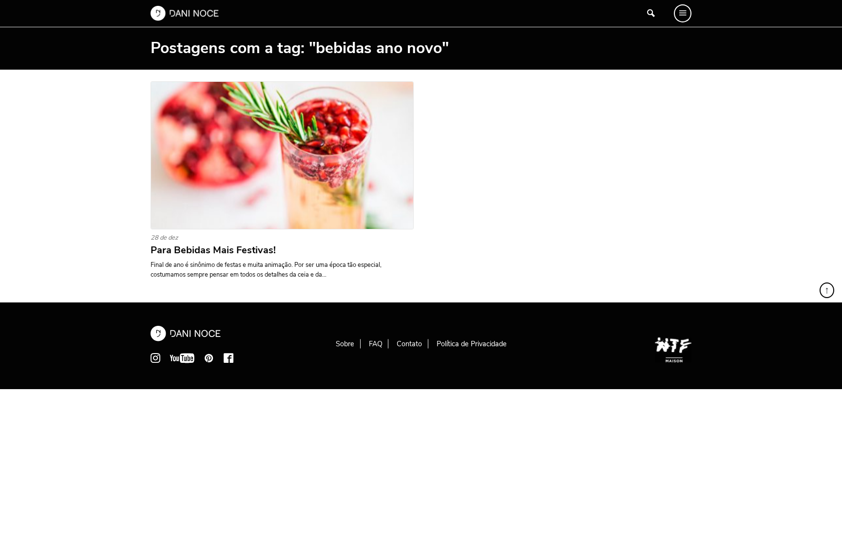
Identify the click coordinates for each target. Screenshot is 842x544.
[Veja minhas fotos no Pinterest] (209, 358)
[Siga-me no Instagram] (155, 358)
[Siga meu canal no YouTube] (182, 358)
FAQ (376, 344)
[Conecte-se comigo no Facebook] (228, 358)
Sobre (345, 344)
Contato (409, 344)
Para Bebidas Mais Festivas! (213, 250)
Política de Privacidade (472, 344)
